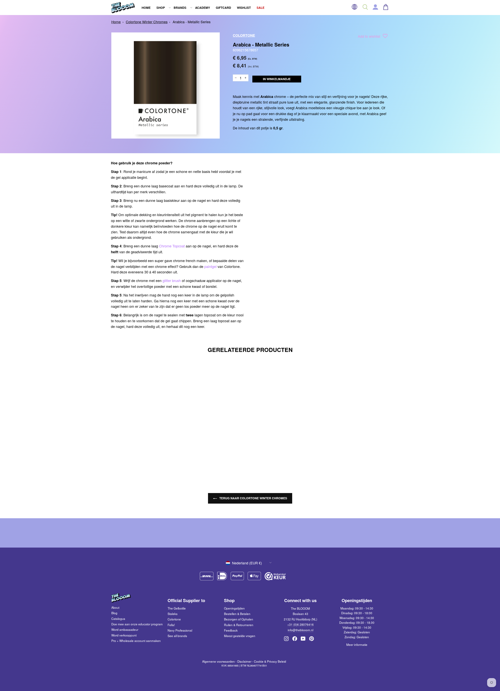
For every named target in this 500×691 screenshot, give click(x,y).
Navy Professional (180, 630)
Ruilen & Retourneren (238, 625)
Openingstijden (234, 608)
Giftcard (223, 7)
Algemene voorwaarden (218, 661)
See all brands (177, 636)
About (115, 607)
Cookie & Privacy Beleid (270, 661)
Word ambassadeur (124, 629)
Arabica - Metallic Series (192, 21)
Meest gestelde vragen (239, 636)
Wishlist (244, 7)
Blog (114, 613)
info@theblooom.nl (300, 630)
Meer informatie (356, 644)
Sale (260, 7)
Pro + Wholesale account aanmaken (136, 640)
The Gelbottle (177, 608)
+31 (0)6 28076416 (300, 624)
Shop (160, 7)
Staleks (173, 613)
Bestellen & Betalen (237, 613)
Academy (202, 7)
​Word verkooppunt (124, 635)
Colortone (244, 35)
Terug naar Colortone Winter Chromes (253, 498)
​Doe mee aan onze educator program (137, 624)
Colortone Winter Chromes (147, 21)
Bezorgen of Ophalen (238, 619)
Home (146, 7)
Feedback (231, 630)
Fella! (171, 625)
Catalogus (118, 618)
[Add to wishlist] (385, 36)
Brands (180, 7)
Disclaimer (244, 661)
